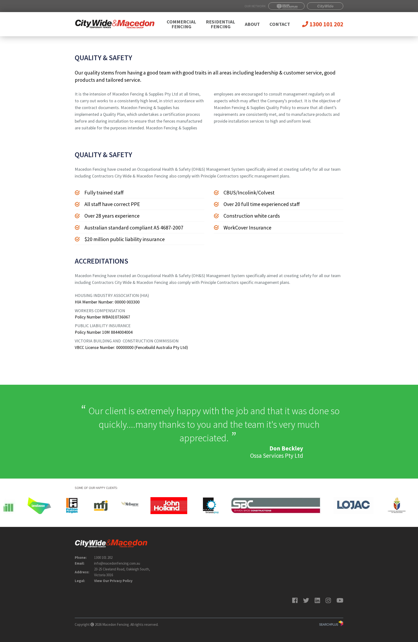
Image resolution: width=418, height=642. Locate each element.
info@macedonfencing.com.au (117, 563)
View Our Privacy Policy (113, 580)
